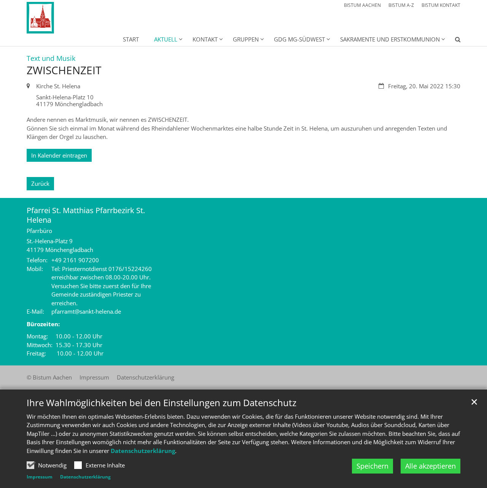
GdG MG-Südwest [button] (299, 39)
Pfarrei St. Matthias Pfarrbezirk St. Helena (86, 215)
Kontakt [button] (205, 39)
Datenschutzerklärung (143, 451)
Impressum (40, 477)
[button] (452, 40)
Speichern (372, 465)
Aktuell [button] (165, 39)
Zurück (40, 183)
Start (131, 39)
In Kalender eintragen (59, 155)
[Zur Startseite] (58, 17)
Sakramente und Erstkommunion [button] (390, 39)
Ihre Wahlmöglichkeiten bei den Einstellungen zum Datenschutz (161, 402)
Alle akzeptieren (430, 465)
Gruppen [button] (246, 39)
